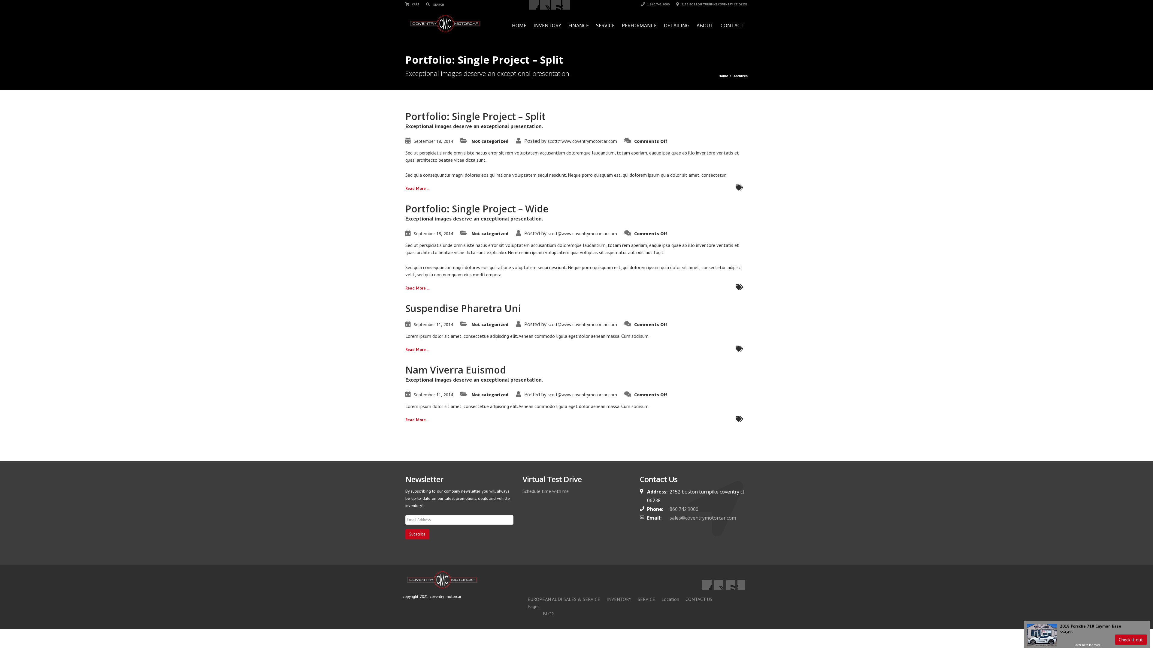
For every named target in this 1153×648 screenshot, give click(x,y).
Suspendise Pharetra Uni (463, 308)
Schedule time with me (545, 491)
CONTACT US (698, 599)
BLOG (549, 613)
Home (519, 25)
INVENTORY (547, 25)
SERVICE (605, 25)
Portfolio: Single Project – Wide (477, 208)
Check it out (1131, 640)
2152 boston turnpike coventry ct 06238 (714, 4)
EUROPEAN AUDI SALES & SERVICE (564, 599)
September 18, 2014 (433, 141)
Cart (415, 4)
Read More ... (417, 188)
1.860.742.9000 (658, 4)
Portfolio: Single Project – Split (475, 116)
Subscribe (417, 534)
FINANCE (578, 25)
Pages (534, 606)
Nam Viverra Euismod (455, 369)
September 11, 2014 (433, 324)
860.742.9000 (684, 509)
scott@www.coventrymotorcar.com (582, 141)
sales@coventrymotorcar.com (703, 517)
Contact (732, 25)
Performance (639, 25)
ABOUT (705, 25)
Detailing (676, 25)
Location (670, 599)
